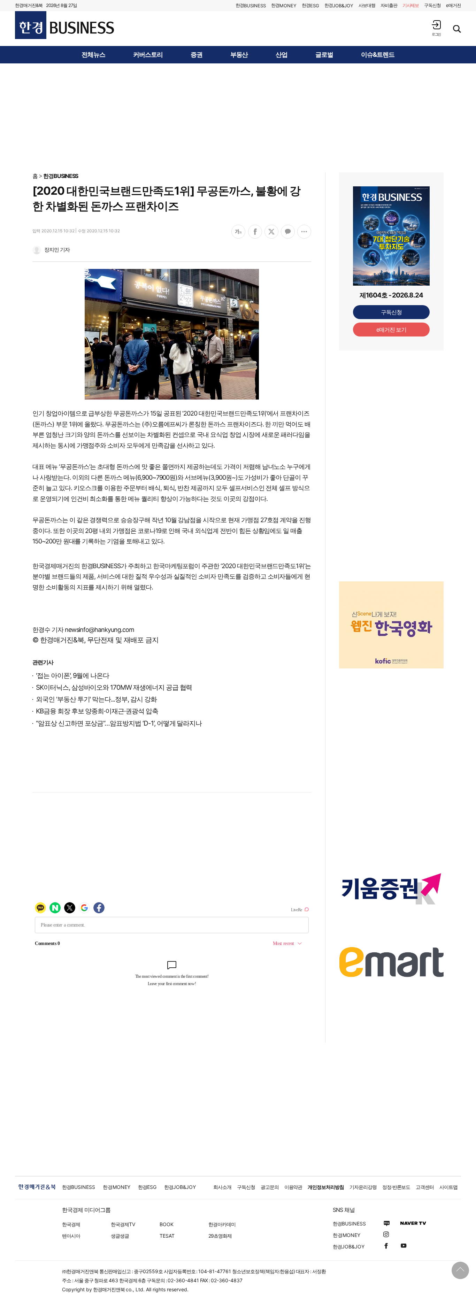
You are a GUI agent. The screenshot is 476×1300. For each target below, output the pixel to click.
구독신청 (432, 5)
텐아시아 (71, 1236)
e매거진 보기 (391, 329)
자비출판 (389, 5)
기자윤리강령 (363, 1187)
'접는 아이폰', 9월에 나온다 (72, 676)
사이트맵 (448, 1187)
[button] (436, 28)
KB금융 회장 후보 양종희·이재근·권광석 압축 (97, 711)
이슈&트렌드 (377, 54)
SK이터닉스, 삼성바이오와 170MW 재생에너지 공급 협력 (114, 687)
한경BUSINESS (60, 175)
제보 (410, 5)
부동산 (239, 54)
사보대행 (367, 5)
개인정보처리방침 (326, 1187)
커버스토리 (148, 54)
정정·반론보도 (396, 1187)
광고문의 (270, 1187)
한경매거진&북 (29, 5)
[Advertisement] (238, 117)
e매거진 (453, 5)
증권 (196, 54)
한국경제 (71, 1224)
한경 (251, 5)
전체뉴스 (93, 54)
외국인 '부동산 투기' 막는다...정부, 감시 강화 (96, 699)
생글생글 (120, 1236)
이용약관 (293, 1187)
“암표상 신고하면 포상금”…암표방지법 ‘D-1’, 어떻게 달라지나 (119, 723)
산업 (281, 54)
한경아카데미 (222, 1224)
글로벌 (324, 54)
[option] (391, 624)
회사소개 (222, 1187)
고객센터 (425, 1187)
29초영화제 (220, 1236)
